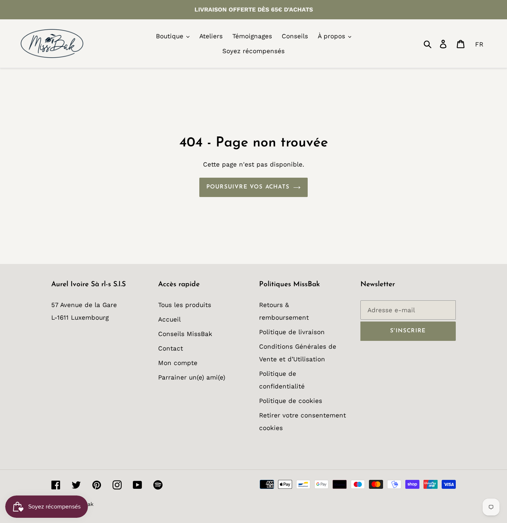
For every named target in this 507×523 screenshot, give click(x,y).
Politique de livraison (292, 332)
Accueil (169, 319)
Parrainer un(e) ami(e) (191, 377)
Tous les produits (184, 305)
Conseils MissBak (185, 334)
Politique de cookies (290, 400)
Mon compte (177, 363)
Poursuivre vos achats (248, 187)
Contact (170, 348)
